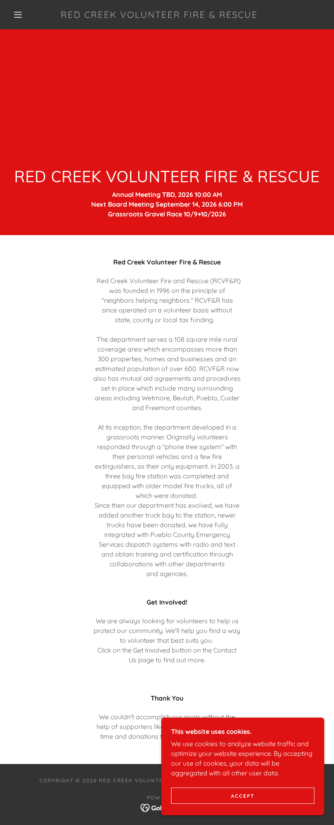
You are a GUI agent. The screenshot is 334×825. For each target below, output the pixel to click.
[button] (18, 15)
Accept (243, 796)
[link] (159, 15)
